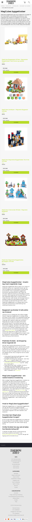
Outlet (16, 487)
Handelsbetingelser (16, 460)
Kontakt (16, 493)
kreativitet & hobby (20, 390)
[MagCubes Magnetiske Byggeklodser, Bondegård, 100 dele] (16, 243)
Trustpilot (3, 445)
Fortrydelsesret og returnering (16, 496)
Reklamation (16, 498)
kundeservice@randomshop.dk (12, 362)
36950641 (17, 509)
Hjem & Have (16, 483)
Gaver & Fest (16, 477)
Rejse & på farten (16, 475)
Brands (16, 485)
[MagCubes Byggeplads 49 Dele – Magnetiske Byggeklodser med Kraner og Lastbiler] (16, 42)
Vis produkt (16, 72)
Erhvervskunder (16, 464)
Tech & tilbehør (16, 482)
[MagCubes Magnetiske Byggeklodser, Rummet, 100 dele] (16, 143)
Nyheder (16, 473)
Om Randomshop (16, 459)
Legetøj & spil (16, 480)
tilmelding (17, 370)
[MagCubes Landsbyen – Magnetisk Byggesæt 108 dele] (16, 92)
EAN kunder (16, 466)
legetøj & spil (5, 391)
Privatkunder (16, 462)
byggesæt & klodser (10, 330)
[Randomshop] (11, 2)
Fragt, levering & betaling (16, 494)
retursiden (8, 360)
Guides (16, 500)
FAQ (16, 501)
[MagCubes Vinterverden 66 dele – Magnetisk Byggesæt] (16, 193)
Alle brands (16, 467)
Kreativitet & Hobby (16, 478)
